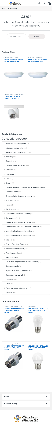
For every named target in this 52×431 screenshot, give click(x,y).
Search (38, 3)
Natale (8, 240)
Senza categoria (12, 266)
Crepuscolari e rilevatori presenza (19, 196)
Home (4, 8)
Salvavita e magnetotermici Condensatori (22, 262)
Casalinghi (10, 174)
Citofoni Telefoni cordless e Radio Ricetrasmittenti (25, 187)
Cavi (7, 179)
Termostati (10, 279)
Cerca (36, 36)
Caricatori (9, 170)
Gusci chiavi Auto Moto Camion (18, 214)
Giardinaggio (11, 209)
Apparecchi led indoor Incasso (14, 94)
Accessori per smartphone (16, 143)
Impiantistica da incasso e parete (18, 222)
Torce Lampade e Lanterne (16, 288)
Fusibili (8, 205)
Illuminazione (11, 218)
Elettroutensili (11, 200)
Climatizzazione (12, 192)
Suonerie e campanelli (14, 275)
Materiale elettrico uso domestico (19, 231)
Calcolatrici (10, 161)
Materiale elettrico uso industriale (18, 235)
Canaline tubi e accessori (15, 165)
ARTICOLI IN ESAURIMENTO (16, 152)
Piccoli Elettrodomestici (15, 249)
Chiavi (8, 183)
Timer (8, 284)
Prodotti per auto (12, 253)
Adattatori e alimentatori (15, 148)
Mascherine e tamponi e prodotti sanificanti (22, 227)
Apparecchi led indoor (11, 57)
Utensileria (10, 292)
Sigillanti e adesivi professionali (18, 270)
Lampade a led (32, 306)
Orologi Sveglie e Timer (15, 244)
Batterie (9, 157)
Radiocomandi (11, 257)
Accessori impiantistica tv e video (13, 307)
